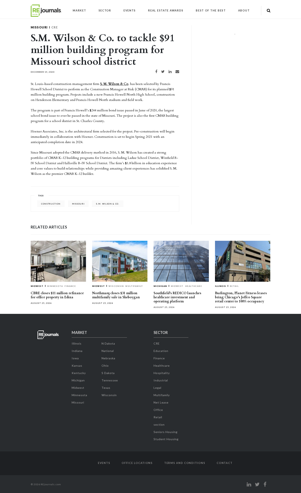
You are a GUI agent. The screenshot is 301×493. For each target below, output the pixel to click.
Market (79, 10)
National (108, 351)
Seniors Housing (166, 432)
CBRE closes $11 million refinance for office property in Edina (57, 295)
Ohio (105, 365)
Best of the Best (211, 10)
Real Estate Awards (165, 10)
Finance (70, 286)
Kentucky (79, 373)
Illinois (220, 286)
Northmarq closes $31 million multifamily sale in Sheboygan (116, 295)
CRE (54, 27)
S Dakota (108, 373)
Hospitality (162, 373)
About (244, 10)
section (159, 424)
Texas (106, 387)
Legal (157, 387)
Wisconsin (116, 286)
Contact (224, 463)
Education (161, 351)
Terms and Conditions (184, 463)
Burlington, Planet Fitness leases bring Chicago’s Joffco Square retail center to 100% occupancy (241, 297)
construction (51, 203)
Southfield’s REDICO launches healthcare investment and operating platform (177, 297)
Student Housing (166, 439)
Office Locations (137, 463)
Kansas (77, 365)
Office (158, 410)
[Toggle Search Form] (268, 10)
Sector (104, 10)
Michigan (160, 286)
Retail (234, 286)
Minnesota (55, 286)
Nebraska (108, 358)
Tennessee (110, 380)
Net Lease (161, 402)
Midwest (37, 286)
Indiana (77, 351)
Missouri (39, 27)
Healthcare (193, 286)
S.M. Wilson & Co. (107, 203)
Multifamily (134, 286)
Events (129, 10)
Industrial (161, 380)
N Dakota (108, 343)
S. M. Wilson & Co (114, 84)
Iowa (75, 358)
